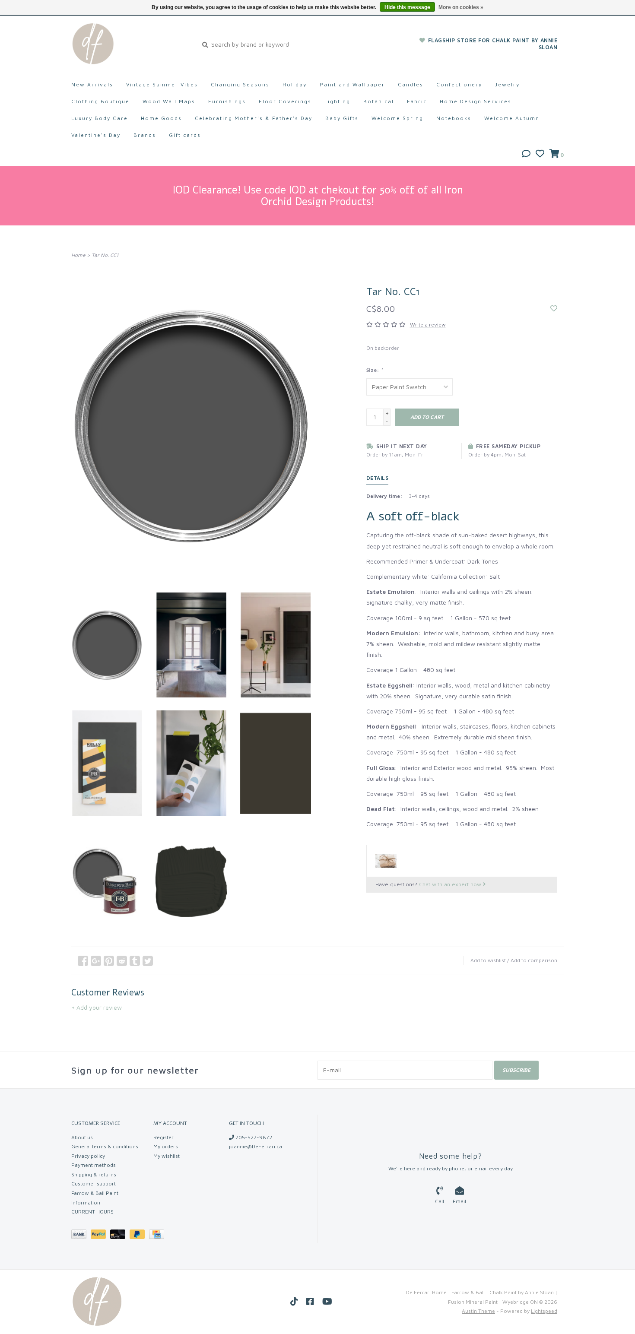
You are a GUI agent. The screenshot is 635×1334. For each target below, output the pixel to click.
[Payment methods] (81, 1236)
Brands (144, 135)
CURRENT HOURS (92, 1211)
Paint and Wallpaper (352, 84)
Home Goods (161, 118)
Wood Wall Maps (169, 101)
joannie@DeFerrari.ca (255, 1146)
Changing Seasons (240, 84)
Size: (374, 370)
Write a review (428, 324)
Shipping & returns (93, 1174)
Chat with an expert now (451, 884)
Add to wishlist (488, 960)
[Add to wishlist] (553, 308)
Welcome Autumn (512, 118)
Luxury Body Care (99, 118)
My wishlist (166, 1156)
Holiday (295, 84)
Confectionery (459, 84)
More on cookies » (460, 7)
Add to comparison (534, 960)
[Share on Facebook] (83, 961)
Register (163, 1137)
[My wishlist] (540, 154)
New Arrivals (92, 84)
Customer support (93, 1183)
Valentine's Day (96, 135)
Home (78, 255)
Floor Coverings (285, 101)
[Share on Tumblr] (135, 961)
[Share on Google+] (96, 961)
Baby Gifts (342, 118)
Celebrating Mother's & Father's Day (253, 118)
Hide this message (407, 7)
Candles (410, 84)
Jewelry (507, 84)
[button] (526, 154)
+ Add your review (96, 1007)
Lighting (337, 101)
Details (377, 478)
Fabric (417, 101)
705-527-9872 (253, 1137)
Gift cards (185, 135)
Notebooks (453, 118)
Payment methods (93, 1165)
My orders (165, 1146)
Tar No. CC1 (105, 255)
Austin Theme (478, 1311)
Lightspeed (544, 1311)
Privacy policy (88, 1156)
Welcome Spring (397, 118)
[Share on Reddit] (122, 961)
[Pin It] (109, 961)
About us (82, 1137)
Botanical (378, 101)
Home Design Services (475, 101)
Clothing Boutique (100, 101)
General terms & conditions (104, 1146)
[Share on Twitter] (148, 961)
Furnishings (227, 101)
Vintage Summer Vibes (162, 84)
